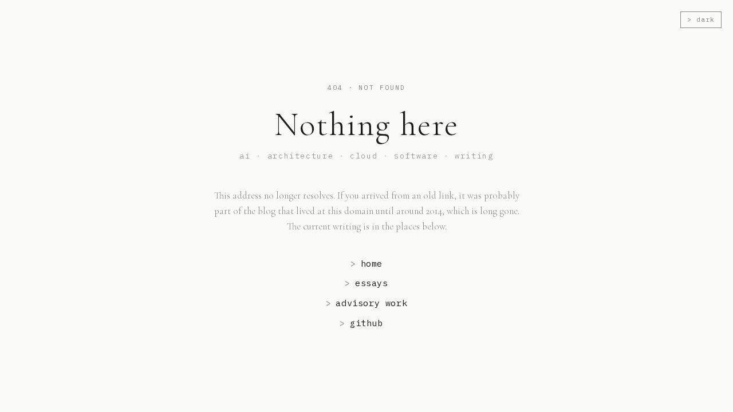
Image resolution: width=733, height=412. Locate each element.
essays (366, 282)
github (361, 322)
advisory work (367, 302)
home (366, 263)
